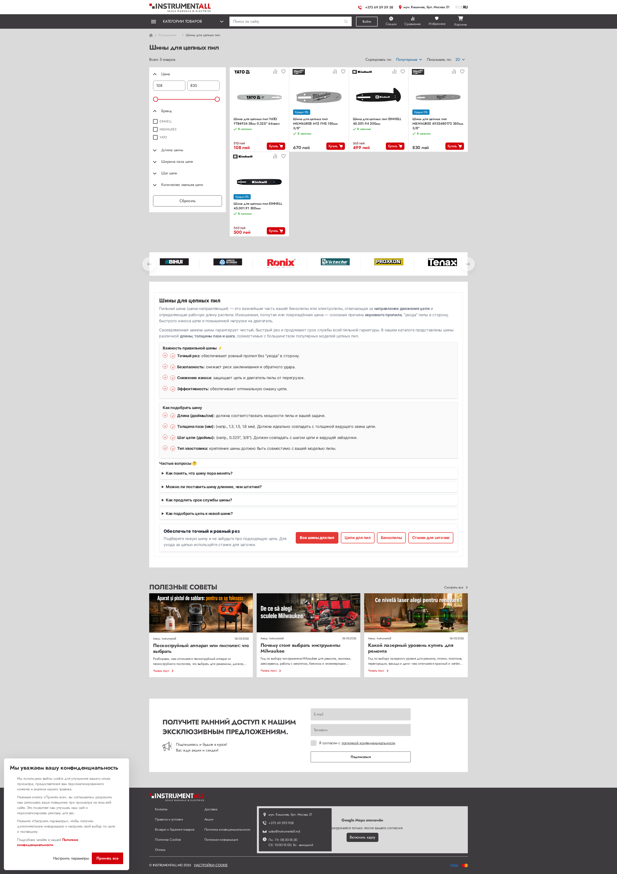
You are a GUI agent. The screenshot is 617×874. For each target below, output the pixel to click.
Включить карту (362, 837)
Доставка (210, 809)
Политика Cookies (168, 839)
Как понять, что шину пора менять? (199, 473)
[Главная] (180, 6)
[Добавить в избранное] (283, 72)
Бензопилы (391, 537)
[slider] (155, 99)
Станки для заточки (431, 537)
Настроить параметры (71, 858)
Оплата (160, 849)
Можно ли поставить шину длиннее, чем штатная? (214, 486)
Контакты (161, 809)
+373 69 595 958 (281, 822)
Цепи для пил (358, 537)
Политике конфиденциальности (47, 842)
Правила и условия (169, 819)
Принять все (107, 858)
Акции (209, 819)
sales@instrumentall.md (284, 831)
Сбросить (188, 201)
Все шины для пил (317, 537)
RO (458, 7)
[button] (346, 21)
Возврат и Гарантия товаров (174, 829)
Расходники (167, 35)
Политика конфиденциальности (227, 829)
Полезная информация (221, 839)
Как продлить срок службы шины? (199, 500)
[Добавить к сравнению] (275, 72)
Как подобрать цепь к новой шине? (199, 513)
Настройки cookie (211, 865)
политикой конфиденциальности (368, 743)
